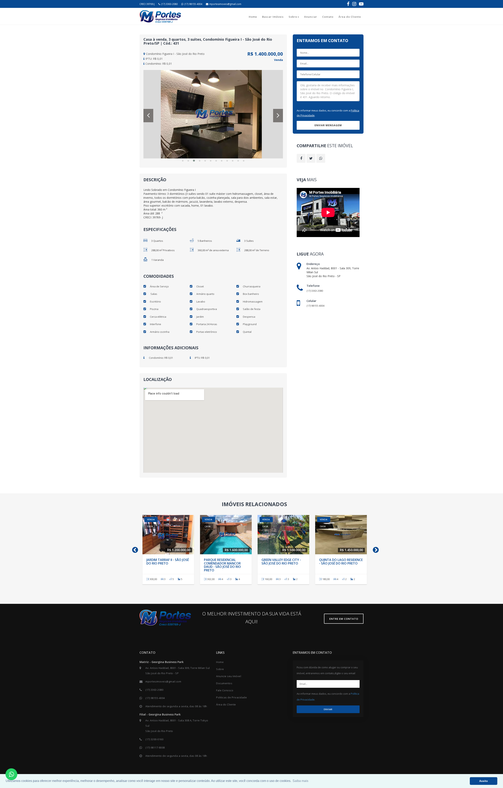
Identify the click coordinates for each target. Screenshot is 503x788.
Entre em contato (343, 619)
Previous (134, 549)
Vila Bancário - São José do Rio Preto (339, 561)
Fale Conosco (224, 690)
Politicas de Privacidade (231, 697)
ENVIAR (328, 709)
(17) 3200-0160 (154, 739)
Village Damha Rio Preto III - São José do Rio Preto (282, 561)
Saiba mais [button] (300, 780)
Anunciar (310, 16)
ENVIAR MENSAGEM (328, 125)
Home (253, 16)
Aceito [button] (483, 780)
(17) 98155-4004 (193, 4)
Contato (327, 16)
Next (374, 549)
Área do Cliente (350, 16)
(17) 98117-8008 (155, 747)
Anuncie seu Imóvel (228, 676)
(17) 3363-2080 (169, 4)
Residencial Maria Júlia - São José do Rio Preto (166, 561)
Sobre (293, 16)
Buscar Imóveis (273, 16)
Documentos (224, 683)
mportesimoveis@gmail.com (225, 4)
